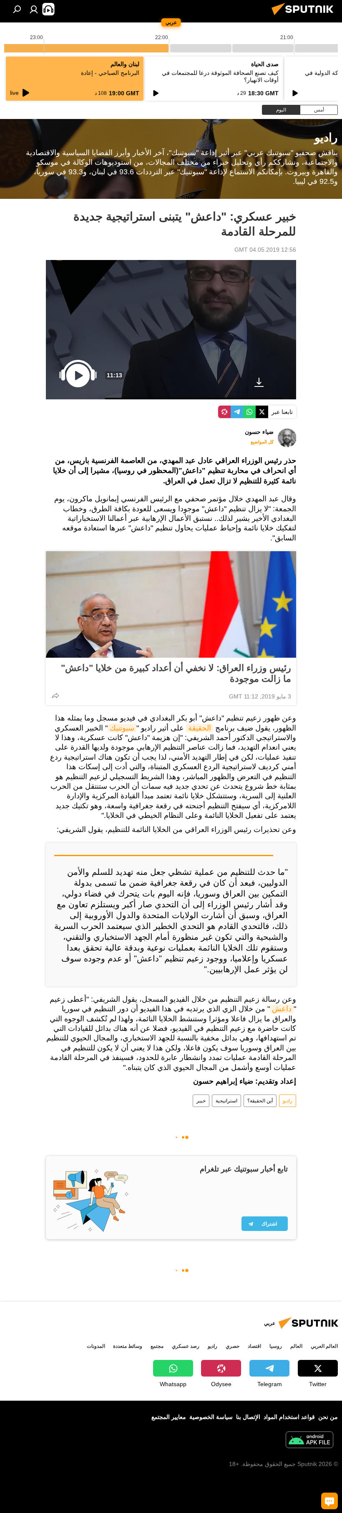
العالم (296, 1346)
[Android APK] (309, 1440)
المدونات (96, 1346)
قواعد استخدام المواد (289, 1417)
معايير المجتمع (168, 1417)
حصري (232, 1346)
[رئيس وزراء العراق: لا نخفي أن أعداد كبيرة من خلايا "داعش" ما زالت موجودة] (171, 604)
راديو (287, 1101)
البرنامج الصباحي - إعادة (110, 72)
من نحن (328, 1417)
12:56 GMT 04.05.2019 (265, 249)
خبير (201, 1101)
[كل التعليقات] (329, 1501)
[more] (55, 695)
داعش (282, 1009)
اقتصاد (254, 1346)
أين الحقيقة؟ (260, 1101)
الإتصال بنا (248, 1417)
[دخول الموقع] (33, 9)
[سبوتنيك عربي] (305, 16)
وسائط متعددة (127, 1346)
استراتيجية (226, 1101)
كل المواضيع (262, 441)
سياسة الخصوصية (211, 1417)
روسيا (275, 1346)
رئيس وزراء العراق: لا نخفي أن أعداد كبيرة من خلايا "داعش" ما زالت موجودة (176, 673)
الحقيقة (199, 728)
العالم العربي (324, 1346)
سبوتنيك (122, 728)
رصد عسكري (185, 1346)
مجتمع (157, 1346)
